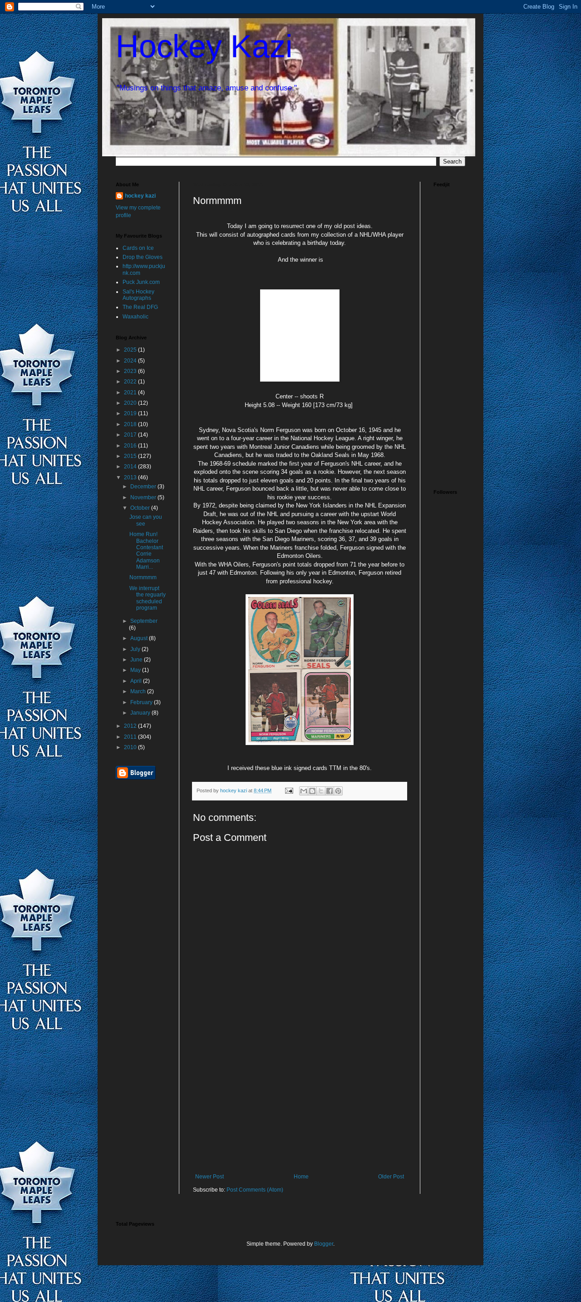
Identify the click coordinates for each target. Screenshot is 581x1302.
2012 (131, 726)
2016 (131, 445)
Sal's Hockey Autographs (138, 294)
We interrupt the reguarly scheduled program (147, 598)
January (141, 713)
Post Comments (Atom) (254, 1190)
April (136, 681)
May (136, 670)
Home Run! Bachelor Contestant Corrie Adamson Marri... (146, 550)
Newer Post (209, 1176)
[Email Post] (289, 790)
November (144, 497)
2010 (131, 747)
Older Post (391, 1176)
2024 (131, 361)
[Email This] (303, 790)
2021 (131, 392)
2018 (131, 424)
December (144, 486)
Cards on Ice (138, 248)
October (140, 508)
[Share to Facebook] (329, 790)
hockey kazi (140, 196)
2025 (131, 350)
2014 (131, 466)
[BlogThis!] (312, 790)
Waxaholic (135, 316)
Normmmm (143, 577)
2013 (131, 477)
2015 (131, 456)
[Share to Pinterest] (338, 790)
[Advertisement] (299, 1105)
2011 (131, 737)
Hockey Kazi (204, 46)
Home (301, 1176)
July (136, 649)
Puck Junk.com (141, 282)
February (142, 702)
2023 (131, 371)
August (139, 638)
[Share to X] (320, 790)
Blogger (323, 1244)
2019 (131, 413)
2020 (131, 403)
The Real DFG (140, 307)
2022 (131, 381)
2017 (131, 435)
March (138, 691)
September (144, 621)
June (137, 659)
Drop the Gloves (142, 257)
